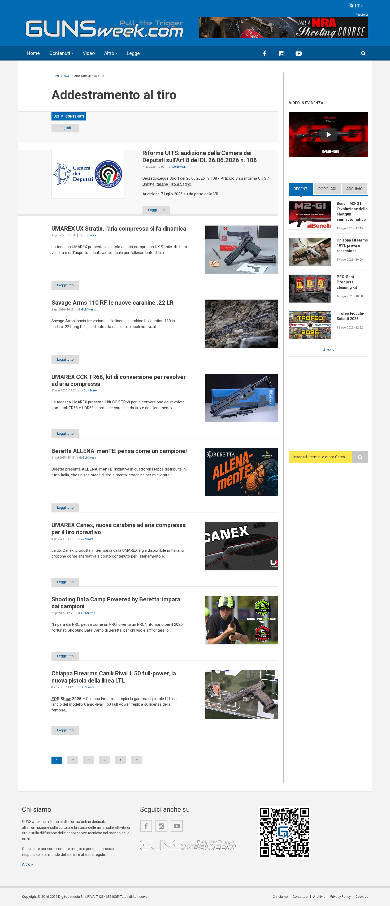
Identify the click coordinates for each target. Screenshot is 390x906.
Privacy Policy (340, 896)
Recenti (303, 189)
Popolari (327, 189)
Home (33, 53)
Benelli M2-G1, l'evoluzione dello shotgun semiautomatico (352, 211)
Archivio (354, 189)
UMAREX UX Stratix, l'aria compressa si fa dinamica (118, 228)
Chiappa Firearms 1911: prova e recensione (352, 245)
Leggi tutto (156, 210)
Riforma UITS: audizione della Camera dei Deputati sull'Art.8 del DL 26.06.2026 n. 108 (199, 156)
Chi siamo (280, 896)
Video (89, 53)
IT (356, 5)
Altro (109, 53)
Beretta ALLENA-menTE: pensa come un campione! (119, 451)
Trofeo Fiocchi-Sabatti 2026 (351, 316)
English (65, 128)
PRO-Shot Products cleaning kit (347, 282)
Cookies (362, 896)
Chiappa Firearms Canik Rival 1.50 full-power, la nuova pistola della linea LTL (113, 677)
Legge (133, 53)
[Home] (104, 26)
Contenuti (59, 53)
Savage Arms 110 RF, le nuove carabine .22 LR (112, 302)
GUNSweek (178, 166)
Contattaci (300, 896)
